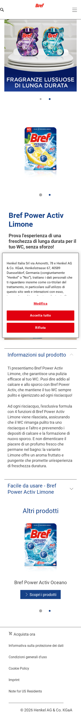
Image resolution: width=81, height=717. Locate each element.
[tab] (49, 99)
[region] (40, 295)
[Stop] (40, 99)
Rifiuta (40, 328)
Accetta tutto (40, 316)
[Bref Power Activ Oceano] (40, 561)
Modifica (41, 304)
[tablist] (40, 194)
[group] (40, 63)
